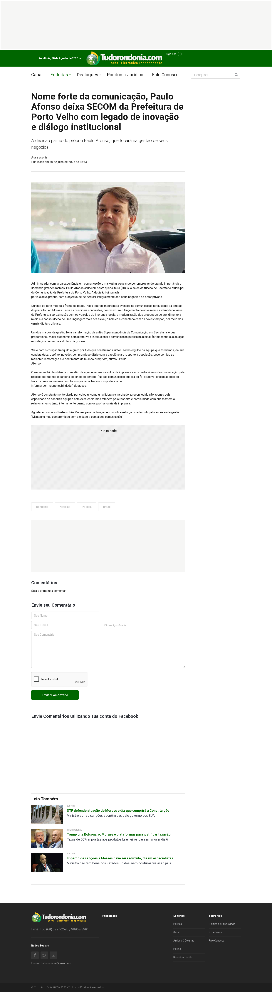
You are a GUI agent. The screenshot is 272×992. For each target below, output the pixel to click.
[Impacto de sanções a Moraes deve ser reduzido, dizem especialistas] (47, 862)
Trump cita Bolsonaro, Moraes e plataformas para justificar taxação (119, 834)
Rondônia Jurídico (125, 74)
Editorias (59, 74)
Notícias (65, 507)
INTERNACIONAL (74, 830)
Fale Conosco (165, 74)
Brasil (106, 507)
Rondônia (42, 507)
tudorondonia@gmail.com (56, 963)
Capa (36, 74)
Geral (176, 932)
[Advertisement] (108, 546)
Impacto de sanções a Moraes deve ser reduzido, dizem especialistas (120, 858)
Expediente (215, 932)
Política (87, 507)
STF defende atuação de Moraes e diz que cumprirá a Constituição (118, 810)
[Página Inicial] (124, 58)
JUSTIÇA (71, 806)
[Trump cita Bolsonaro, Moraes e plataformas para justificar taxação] (47, 838)
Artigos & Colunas (183, 940)
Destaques (87, 74)
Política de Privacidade (222, 923)
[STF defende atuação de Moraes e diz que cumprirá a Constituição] (47, 814)
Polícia (177, 948)
